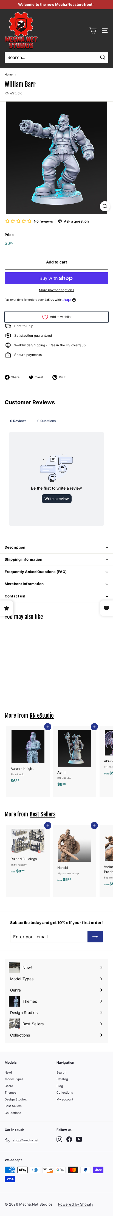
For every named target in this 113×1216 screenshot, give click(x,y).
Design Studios (16, 1099)
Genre (9, 1086)
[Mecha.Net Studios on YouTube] (79, 1139)
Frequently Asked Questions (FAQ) (36, 571)
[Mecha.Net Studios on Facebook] (69, 1139)
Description (15, 547)
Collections (13, 1113)
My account (64, 1099)
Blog (59, 1086)
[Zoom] (105, 206)
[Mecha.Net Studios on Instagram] (59, 1139)
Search (61, 1072)
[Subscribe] (95, 936)
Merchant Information (24, 584)
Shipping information (24, 559)
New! (8, 1072)
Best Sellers (42, 814)
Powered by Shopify (75, 1204)
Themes (10, 1092)
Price (9, 234)
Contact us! (15, 596)
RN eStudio (13, 93)
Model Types (14, 1079)
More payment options (56, 290)
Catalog (62, 1079)
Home (9, 74)
